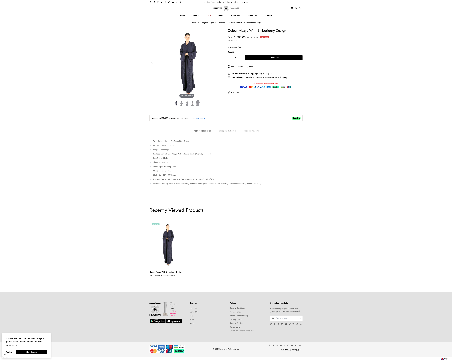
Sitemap (193, 323)
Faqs (191, 315)
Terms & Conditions (237, 308)
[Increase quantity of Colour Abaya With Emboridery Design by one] (240, 57)
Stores (221, 15)
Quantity (231, 52)
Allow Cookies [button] (31, 352)
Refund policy (235, 327)
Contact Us (194, 311)
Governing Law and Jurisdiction (242, 330)
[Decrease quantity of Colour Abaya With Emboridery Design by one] (230, 57)
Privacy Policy (235, 311)
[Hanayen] (226, 8)
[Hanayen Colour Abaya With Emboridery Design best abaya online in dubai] (176, 103)
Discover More (242, 2)
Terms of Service (236, 323)
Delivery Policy (236, 319)
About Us (193, 308)
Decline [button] (9, 352)
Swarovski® (236, 15)
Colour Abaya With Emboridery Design (165, 272)
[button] (446, 359)
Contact (269, 15)
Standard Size (235, 47)
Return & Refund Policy (239, 315)
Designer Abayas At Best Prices (213, 22)
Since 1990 (253, 15)
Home (182, 15)
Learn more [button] (11, 345)
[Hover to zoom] (186, 63)
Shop (195, 15)
